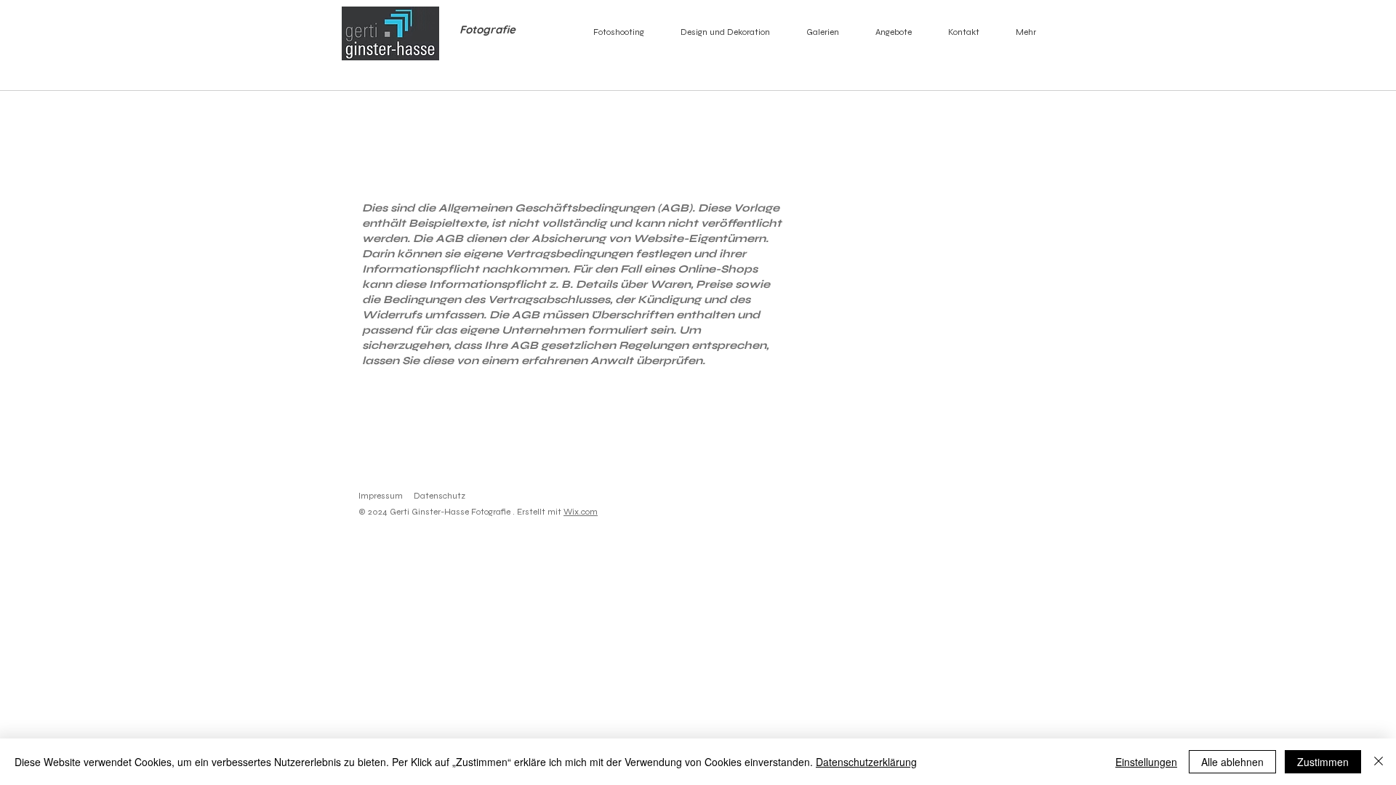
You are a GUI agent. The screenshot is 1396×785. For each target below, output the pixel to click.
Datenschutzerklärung (866, 761)
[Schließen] (1378, 761)
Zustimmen (1323, 761)
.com (588, 512)
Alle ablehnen (1232, 761)
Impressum (380, 496)
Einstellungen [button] (1146, 761)
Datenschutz (439, 496)
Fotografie (486, 29)
